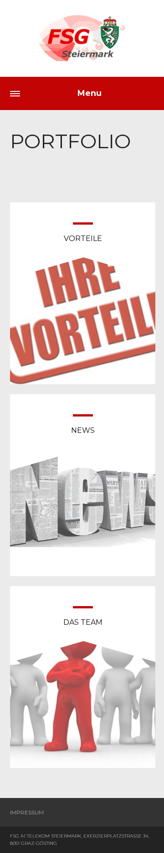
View (82, 304)
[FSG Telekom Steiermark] (82, 38)
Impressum (27, 812)
